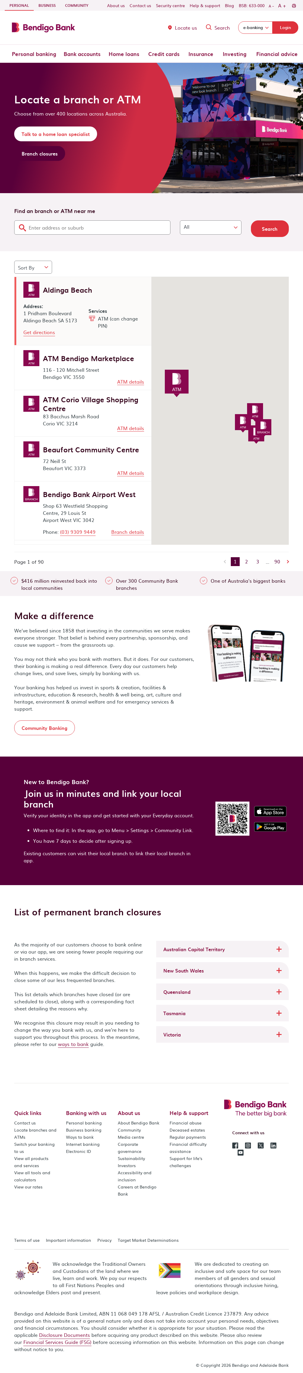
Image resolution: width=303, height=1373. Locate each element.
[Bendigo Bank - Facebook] (235, 1145)
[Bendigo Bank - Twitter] (261, 1145)
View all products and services (31, 1161)
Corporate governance (129, 1147)
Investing (234, 54)
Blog (229, 5)
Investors (127, 1165)
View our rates (28, 1187)
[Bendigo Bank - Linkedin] (273, 1145)
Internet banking (83, 1144)
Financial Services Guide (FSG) (57, 1341)
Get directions (39, 332)
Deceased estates (187, 1130)
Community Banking (44, 727)
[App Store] (270, 810)
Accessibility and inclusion (135, 1176)
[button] (222, 949)
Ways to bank (80, 1137)
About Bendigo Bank (138, 1123)
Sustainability (131, 1158)
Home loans (124, 54)
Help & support (205, 5)
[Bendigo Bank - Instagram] (248, 1145)
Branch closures (40, 153)
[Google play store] (270, 826)
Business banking (83, 1130)
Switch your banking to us (34, 1147)
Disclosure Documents (64, 1334)
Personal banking (34, 54)
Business (47, 5)
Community (76, 5)
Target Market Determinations (148, 1240)
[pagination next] (286, 561)
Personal (21, 5)
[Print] (293, 5)
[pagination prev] (225, 561)
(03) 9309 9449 (78, 531)
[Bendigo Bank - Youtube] (241, 1152)
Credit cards (164, 54)
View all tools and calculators (32, 1176)
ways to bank (73, 1043)
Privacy (104, 1240)
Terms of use (27, 1240)
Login (285, 27)
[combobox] (92, 227)
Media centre (131, 1137)
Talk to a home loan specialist (56, 133)
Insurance (200, 54)
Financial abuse (186, 1123)
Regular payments (188, 1137)
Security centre (170, 5)
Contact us (140, 5)
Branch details (127, 531)
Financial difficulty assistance (188, 1147)
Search (222, 27)
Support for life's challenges (186, 1161)
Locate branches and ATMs (35, 1133)
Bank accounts (82, 54)
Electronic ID (78, 1151)
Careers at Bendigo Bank (137, 1190)
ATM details (130, 381)
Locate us (186, 27)
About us (116, 5)
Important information (68, 1240)
